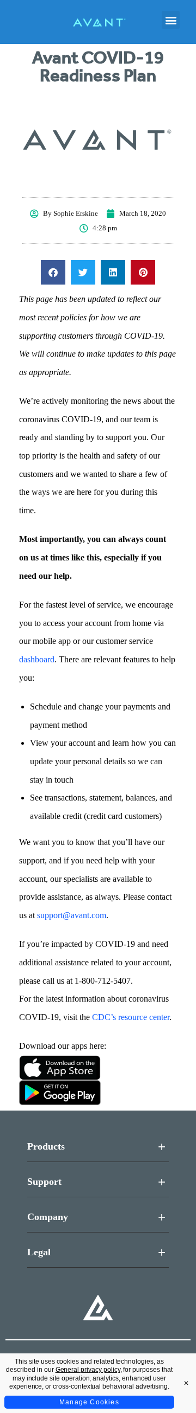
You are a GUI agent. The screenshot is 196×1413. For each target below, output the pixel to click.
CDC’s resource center (130, 1017)
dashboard (36, 659)
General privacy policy (88, 1369)
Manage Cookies (89, 1402)
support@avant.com (71, 915)
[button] (171, 20)
